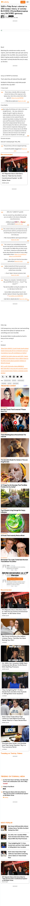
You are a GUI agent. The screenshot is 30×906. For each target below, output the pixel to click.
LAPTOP (9, 383)
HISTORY (14, 380)
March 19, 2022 (22, 101)
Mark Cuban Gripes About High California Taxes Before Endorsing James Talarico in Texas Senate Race (14, 718)
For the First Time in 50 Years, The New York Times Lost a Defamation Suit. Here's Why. (15, 780)
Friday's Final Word (8, 786)
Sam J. (6, 16)
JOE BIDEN (4, 383)
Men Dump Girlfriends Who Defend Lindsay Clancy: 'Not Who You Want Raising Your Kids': (14, 638)
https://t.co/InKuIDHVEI (15, 256)
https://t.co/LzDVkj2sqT (20, 254)
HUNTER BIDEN (21, 380)
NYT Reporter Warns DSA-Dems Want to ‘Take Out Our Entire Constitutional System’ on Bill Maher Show (15, 611)
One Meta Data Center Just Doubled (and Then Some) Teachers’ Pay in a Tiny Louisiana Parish (14, 745)
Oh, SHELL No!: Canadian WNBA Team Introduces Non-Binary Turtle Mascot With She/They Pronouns (14, 665)
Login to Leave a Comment (15, 579)
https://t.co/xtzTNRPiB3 (17, 98)
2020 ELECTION (7, 380)
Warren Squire (5, 183)
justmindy (4, 642)
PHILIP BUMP (15, 383)
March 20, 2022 (15, 239)
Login (22, 2)
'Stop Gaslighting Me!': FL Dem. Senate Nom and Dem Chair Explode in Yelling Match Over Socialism (14, 692)
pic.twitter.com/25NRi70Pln (16, 296)
